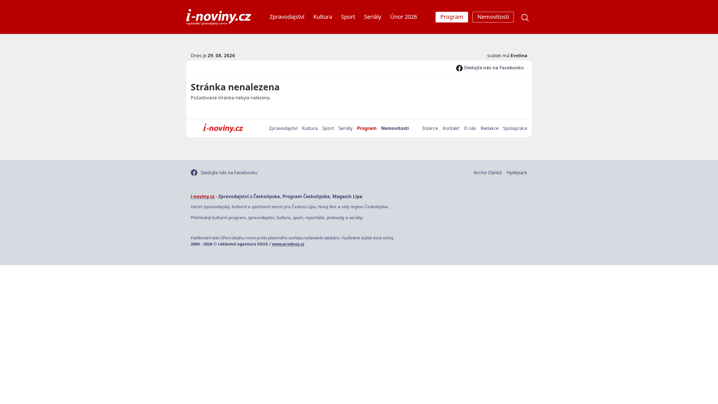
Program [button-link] (451, 16)
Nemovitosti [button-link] (493, 16)
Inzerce (430, 128)
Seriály (372, 16)
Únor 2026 (403, 16)
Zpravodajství (287, 16)
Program (367, 128)
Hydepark (517, 172)
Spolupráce (515, 128)
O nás (470, 128)
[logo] (218, 17)
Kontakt (451, 128)
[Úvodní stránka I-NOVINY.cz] (223, 128)
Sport (348, 16)
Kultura (322, 16)
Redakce (490, 128)
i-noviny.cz (203, 196)
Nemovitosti (395, 128)
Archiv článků (488, 172)
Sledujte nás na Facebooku (493, 68)
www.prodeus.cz (288, 244)
